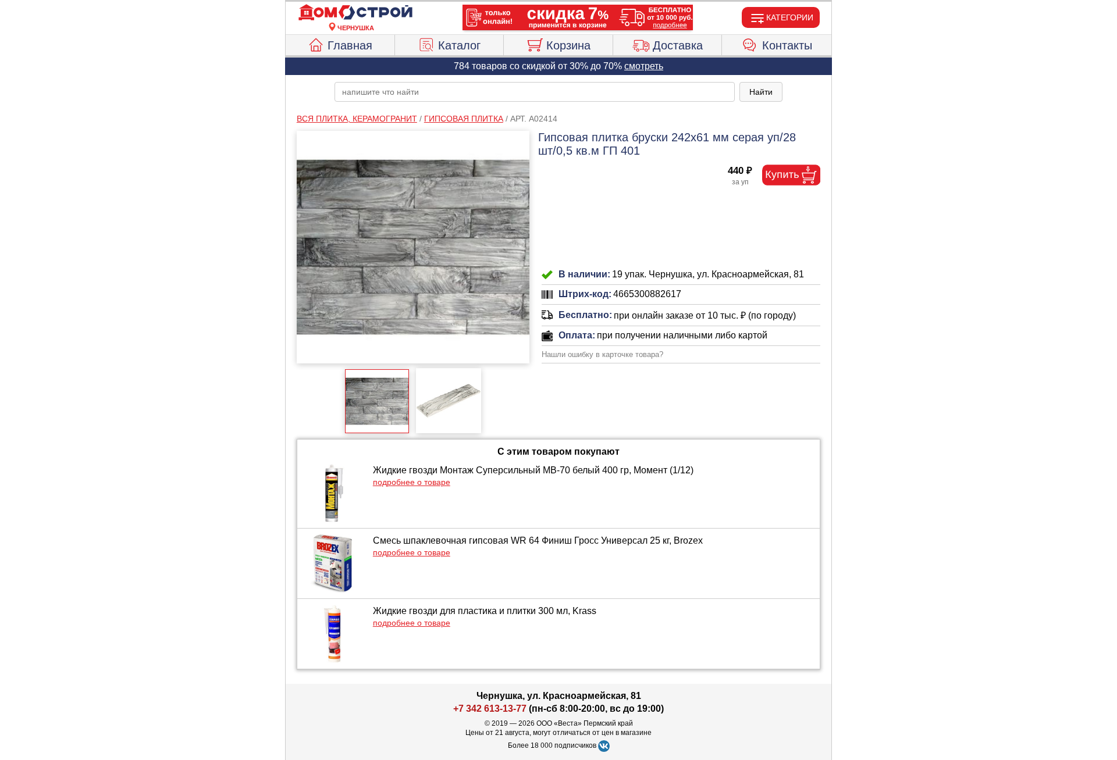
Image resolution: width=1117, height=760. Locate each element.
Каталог (459, 45)
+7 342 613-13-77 (490, 708)
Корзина (568, 45)
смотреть (643, 66)
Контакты (787, 45)
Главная (350, 45)
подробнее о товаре (411, 482)
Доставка (678, 45)
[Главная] (355, 12)
